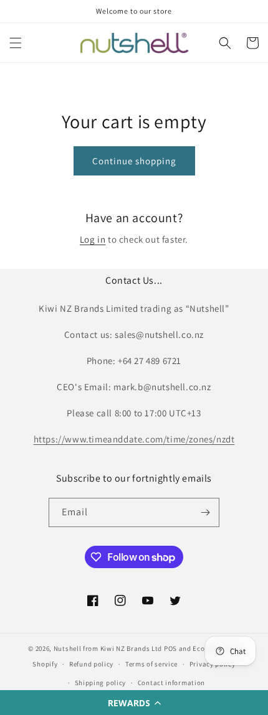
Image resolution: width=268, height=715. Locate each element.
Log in (93, 239)
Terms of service (151, 664)
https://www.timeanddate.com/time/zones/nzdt (134, 439)
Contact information (171, 682)
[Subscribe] (205, 512)
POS (170, 648)
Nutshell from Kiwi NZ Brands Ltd (108, 648)
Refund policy (91, 664)
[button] (134, 702)
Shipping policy (101, 682)
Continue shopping (134, 161)
